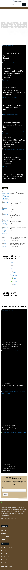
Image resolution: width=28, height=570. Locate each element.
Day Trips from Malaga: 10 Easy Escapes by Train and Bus (12, 125)
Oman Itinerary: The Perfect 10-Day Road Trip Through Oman (17, 192)
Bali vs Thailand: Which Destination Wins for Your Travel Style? (12, 159)
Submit (5, 494)
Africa (9, 137)
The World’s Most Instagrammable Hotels (18, 227)
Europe (5, 87)
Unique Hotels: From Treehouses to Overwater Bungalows (12, 467)
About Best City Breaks (6, 547)
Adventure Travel (7, 68)
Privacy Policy (4, 559)
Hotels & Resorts (7, 51)
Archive (3, 539)
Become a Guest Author (7, 553)
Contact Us (3, 550)
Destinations (4, 533)
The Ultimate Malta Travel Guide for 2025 (17, 208)
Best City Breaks (8, 566)
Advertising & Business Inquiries (9, 556)
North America (15, 51)
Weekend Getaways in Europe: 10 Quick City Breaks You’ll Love (17, 244)
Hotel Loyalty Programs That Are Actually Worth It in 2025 (13, 386)
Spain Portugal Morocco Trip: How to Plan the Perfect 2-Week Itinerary (14, 142)
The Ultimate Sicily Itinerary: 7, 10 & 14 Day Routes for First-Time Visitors (13, 176)
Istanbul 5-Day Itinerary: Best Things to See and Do (17, 202)
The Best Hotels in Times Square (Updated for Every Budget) (13, 56)
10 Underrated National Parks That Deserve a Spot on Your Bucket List (14, 73)
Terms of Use (4, 562)
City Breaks (10, 120)
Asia (4, 154)
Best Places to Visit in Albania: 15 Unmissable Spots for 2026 (14, 107)
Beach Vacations (11, 87)
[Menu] (2, 8)
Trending (14, 425)
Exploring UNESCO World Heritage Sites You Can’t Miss (18, 238)
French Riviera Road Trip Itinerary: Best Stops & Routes (14, 91)
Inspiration (3, 530)
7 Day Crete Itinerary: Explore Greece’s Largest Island (17, 220)
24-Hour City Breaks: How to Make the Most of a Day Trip (18, 214)
